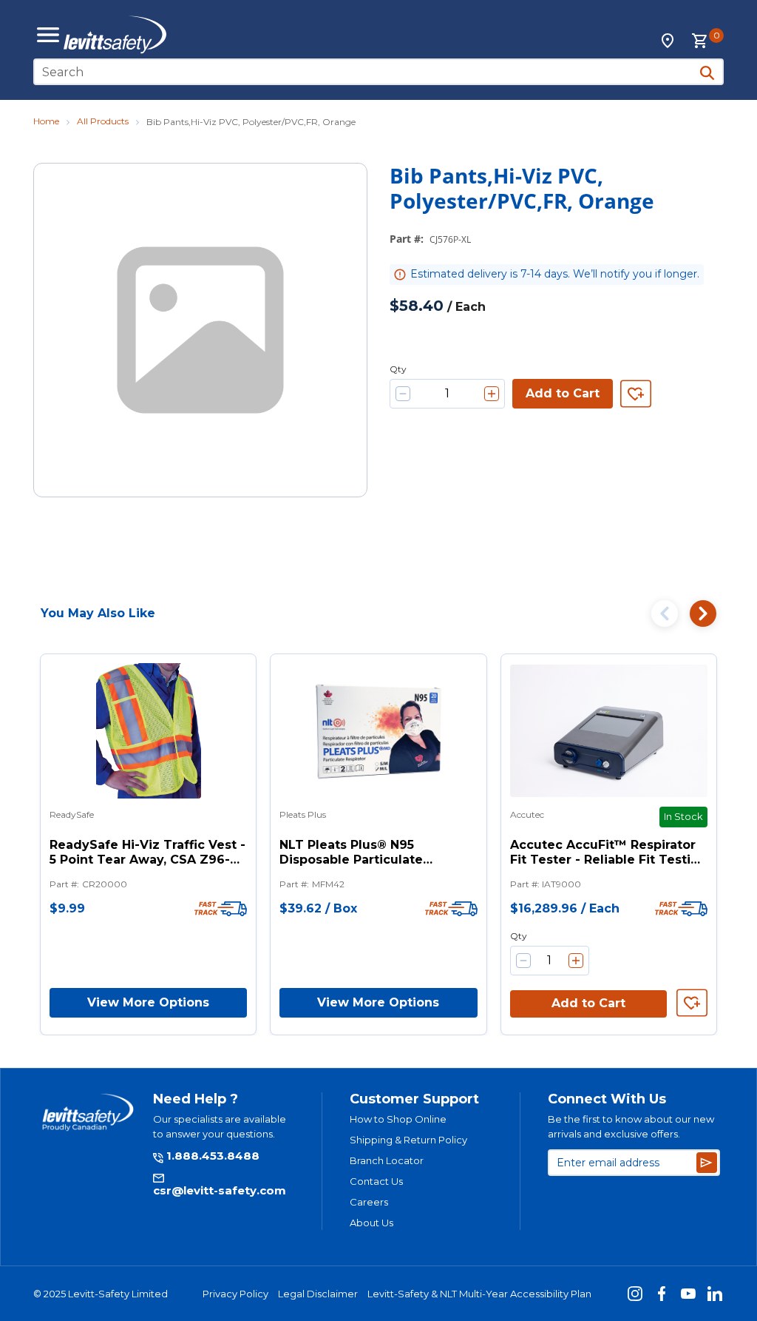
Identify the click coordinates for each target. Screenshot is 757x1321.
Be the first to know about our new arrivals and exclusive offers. (631, 1126)
